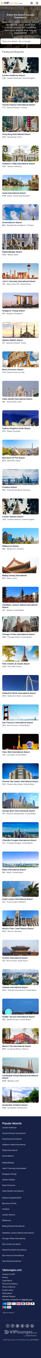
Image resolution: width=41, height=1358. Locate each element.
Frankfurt (5, 1209)
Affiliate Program (8, 1296)
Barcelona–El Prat (9, 1203)
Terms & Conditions (10, 1284)
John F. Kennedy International (14, 1168)
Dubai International (9, 1150)
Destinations (7, 1293)
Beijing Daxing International (13, 1226)
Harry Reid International (11, 1261)
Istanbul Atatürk (8, 1180)
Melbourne (6, 1220)
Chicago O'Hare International (13, 1238)
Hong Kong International (12, 1139)
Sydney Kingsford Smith (11, 1198)
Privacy (5, 1277)
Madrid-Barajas (8, 1163)
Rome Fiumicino (8, 1185)
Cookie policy (7, 1290)
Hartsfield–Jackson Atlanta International (18, 1233)
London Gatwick (8, 1215)
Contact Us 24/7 (8, 1274)
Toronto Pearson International (14, 1133)
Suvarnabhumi (8, 1156)
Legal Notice (7, 1280)
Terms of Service (8, 1287)
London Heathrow (9, 1127)
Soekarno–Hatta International (14, 1144)
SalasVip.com (27, 1299)
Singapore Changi (9, 1174)
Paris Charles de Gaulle (11, 1244)
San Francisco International (13, 1255)
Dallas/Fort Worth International (14, 1250)
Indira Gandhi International (12, 1191)
